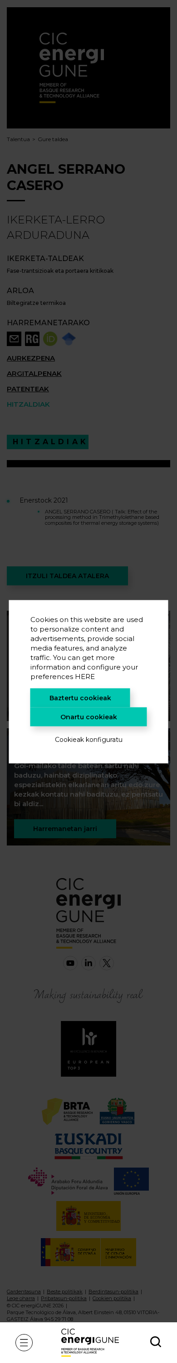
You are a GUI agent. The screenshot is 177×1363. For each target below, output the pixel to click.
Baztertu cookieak (80, 697)
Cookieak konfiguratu (89, 739)
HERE (85, 676)
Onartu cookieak (88, 716)
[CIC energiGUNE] (90, 1342)
